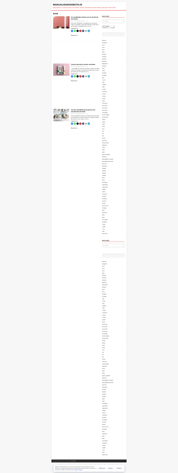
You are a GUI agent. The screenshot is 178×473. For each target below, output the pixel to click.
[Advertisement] (76, 53)
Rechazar (110, 468)
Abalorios (104, 40)
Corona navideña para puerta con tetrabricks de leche (83, 111)
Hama (103, 147)
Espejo (103, 122)
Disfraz (103, 119)
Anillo (103, 52)
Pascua (103, 191)
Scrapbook (104, 222)
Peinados (104, 196)
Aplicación (104, 61)
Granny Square (105, 142)
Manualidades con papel (107, 159)
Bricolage (104, 75)
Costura (104, 94)
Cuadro (103, 98)
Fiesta (103, 126)
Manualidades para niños (107, 161)
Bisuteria (104, 66)
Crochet (104, 96)
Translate (113, 27)
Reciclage (104, 208)
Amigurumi (104, 42)
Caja (103, 77)
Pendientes (104, 198)
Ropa (103, 215)
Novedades (104, 182)
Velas (103, 231)
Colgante (104, 84)
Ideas (103, 149)
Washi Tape (104, 233)
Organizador (105, 184)
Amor (103, 45)
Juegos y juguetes (106, 154)
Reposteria (104, 212)
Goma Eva (104, 140)
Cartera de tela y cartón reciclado (83, 64)
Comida (104, 89)
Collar (103, 87)
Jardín (103, 152)
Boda (103, 68)
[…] (91, 26)
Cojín (103, 82)
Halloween (104, 145)
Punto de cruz (105, 205)
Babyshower (105, 63)
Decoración (104, 103)
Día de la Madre (105, 114)
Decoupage (104, 112)
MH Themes (73, 461)
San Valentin (105, 219)
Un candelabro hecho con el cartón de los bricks (84, 18)
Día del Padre (105, 117)
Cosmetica (104, 91)
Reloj (103, 210)
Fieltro (103, 124)
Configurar (119, 468)
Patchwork (104, 194)
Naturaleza (104, 166)
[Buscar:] (113, 21)
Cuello (103, 101)
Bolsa (103, 70)
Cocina (103, 80)
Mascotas (104, 163)
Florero (103, 138)
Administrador (82, 21)
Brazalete (104, 73)
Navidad (104, 168)
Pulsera (103, 203)
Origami (104, 189)
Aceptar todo (102, 468)
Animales (104, 54)
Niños (103, 177)
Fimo (103, 128)
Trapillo (103, 226)
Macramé (104, 156)
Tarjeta (103, 224)
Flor (103, 131)
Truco (103, 229)
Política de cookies (78, 469)
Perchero (104, 201)
